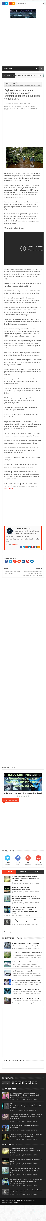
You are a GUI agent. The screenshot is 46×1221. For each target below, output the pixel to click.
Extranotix (15, 544)
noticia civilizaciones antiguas (29, 108)
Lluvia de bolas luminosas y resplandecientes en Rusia (21, 888)
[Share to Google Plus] (11, 789)
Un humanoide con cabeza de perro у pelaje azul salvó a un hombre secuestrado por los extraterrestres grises (25, 910)
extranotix (20, 1200)
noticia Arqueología (11, 108)
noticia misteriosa (29, 106)
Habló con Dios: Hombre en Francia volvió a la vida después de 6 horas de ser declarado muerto (26, 898)
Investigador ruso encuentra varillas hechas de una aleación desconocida (22, 793)
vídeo (13, 83)
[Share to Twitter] (8, 789)
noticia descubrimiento (14, 106)
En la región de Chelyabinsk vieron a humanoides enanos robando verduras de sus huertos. (25, 878)
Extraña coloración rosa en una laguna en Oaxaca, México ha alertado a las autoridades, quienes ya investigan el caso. (25, 1095)
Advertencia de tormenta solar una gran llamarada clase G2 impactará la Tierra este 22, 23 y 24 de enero (25, 1106)
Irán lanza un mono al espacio (22, 971)
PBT (16, 1202)
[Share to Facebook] (6, 789)
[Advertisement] (23, 43)
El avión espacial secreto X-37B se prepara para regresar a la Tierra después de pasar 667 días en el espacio (26, 1116)
